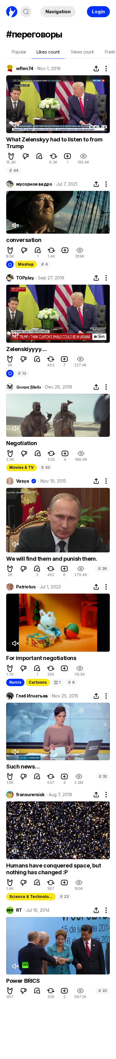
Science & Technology (31, 896)
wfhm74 (24, 68)
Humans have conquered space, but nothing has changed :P (53, 868)
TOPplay (25, 278)
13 (22, 373)
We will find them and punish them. (51, 558)
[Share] (96, 68)
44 (13, 170)
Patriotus (26, 587)
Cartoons (38, 682)
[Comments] (39, 156)
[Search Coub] (26, 11)
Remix (15, 682)
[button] (11, 156)
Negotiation (21, 443)
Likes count (48, 51)
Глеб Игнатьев (32, 696)
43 (45, 467)
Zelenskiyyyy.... (26, 349)
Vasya (22, 481)
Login (98, 11)
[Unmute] (15, 124)
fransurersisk (30, 794)
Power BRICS (23, 981)
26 (102, 568)
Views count (82, 51)
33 (103, 776)
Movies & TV (21, 467)
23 (64, 896)
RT (19, 910)
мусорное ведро (34, 184)
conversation (23, 240)
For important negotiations (41, 658)
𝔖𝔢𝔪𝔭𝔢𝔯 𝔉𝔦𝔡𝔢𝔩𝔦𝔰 (28, 387)
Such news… (23, 766)
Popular (19, 51)
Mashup (26, 264)
